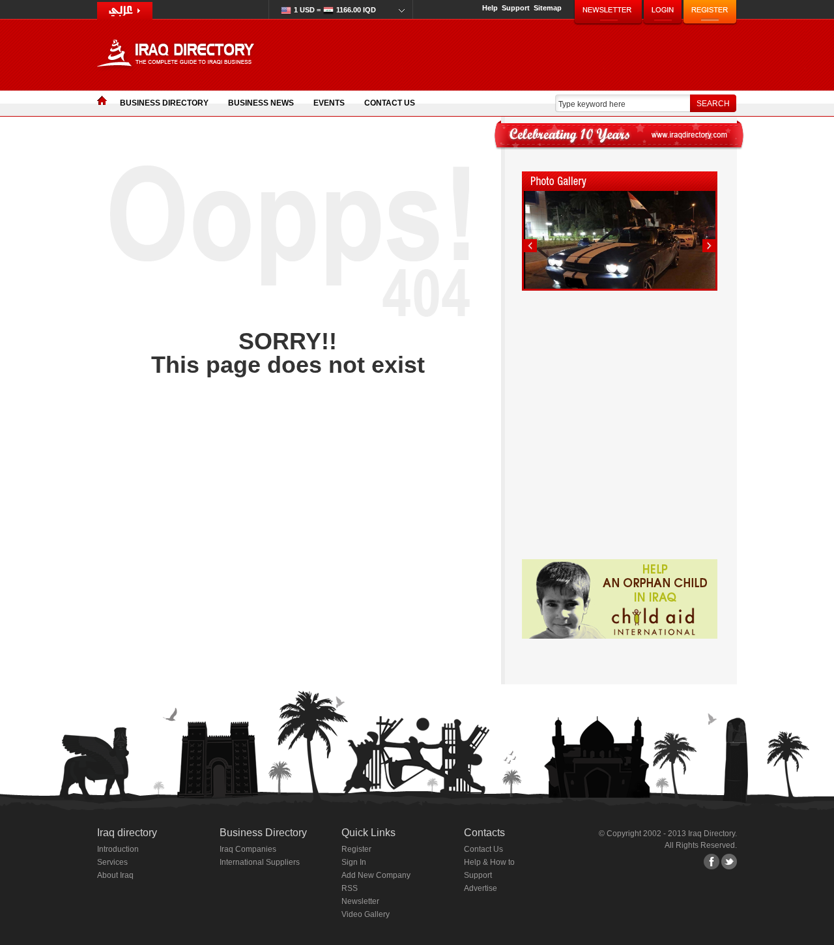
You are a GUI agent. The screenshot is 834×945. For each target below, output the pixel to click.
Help (490, 8)
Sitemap (548, 8)
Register (356, 849)
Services (112, 862)
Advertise (480, 888)
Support (516, 8)
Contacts (484, 832)
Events (329, 103)
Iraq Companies (248, 849)
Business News (261, 103)
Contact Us (389, 103)
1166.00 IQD (335, 10)
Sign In (353, 862)
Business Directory (164, 103)
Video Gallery (365, 914)
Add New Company (375, 875)
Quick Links (368, 832)
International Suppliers (260, 862)
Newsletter (360, 901)
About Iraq (115, 875)
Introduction (118, 849)
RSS (349, 888)
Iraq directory (127, 832)
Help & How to (489, 862)
